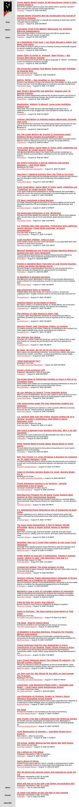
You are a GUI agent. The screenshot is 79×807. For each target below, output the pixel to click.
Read (8, 22)
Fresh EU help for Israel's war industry (35, 602)
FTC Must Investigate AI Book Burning (35, 201)
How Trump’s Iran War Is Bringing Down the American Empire (47, 719)
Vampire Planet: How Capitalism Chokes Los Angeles (42, 327)
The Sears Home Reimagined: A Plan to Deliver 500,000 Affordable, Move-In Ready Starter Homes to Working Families (43, 527)
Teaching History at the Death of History (36, 303)
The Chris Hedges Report (26, 467)
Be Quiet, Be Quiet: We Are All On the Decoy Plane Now (43, 350)
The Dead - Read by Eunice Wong (33, 623)
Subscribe (8, 803)
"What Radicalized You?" (29, 361)
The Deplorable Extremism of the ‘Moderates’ (39, 213)
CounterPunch (23, 297)
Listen (7, 38)
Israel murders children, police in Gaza (35, 240)
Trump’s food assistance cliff (31, 370)
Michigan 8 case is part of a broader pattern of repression (45, 592)
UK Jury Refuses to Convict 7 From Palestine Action (42, 393)
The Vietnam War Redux (28, 338)
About (7, 788)
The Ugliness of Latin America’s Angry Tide (37, 314)
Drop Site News (23, 234)
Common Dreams (24, 208)
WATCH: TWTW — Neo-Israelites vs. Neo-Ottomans (41, 80)
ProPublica (21, 259)
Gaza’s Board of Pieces (28, 761)
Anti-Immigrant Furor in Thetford (33, 290)
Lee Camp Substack (24, 75)
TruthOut (20, 10)
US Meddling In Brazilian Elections (33, 277)
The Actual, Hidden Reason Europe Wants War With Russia (45, 743)
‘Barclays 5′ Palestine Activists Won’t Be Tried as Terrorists (45, 175)
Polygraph (21, 374)
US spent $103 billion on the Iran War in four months (42, 793)
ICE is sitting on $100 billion (30, 752)
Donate (8, 795)
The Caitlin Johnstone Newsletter (30, 169)
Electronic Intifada (24, 245)
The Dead (21, 710)
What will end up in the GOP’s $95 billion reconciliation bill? (46, 784)
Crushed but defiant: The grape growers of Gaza (40, 567)
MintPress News (23, 195)
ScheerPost (21, 99)
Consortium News (24, 86)
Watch (7, 30)
